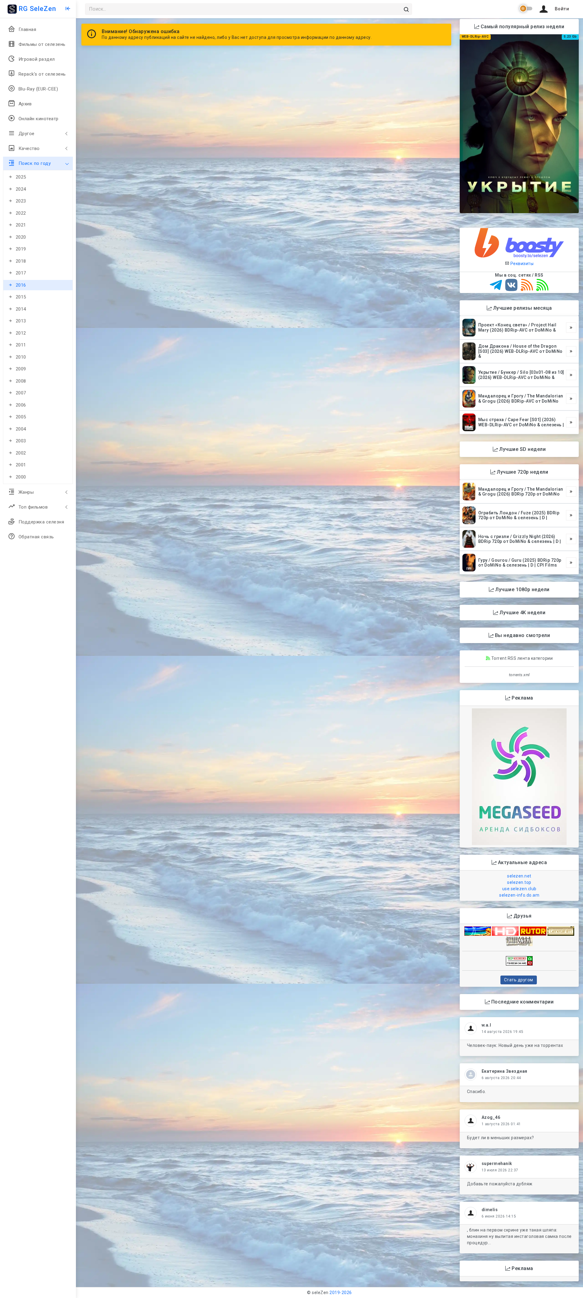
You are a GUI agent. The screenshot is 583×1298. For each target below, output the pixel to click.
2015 (21, 297)
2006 (21, 405)
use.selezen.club (519, 888)
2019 (21, 249)
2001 (21, 465)
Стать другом (518, 979)
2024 (21, 189)
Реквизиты (521, 263)
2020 (21, 237)
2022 (21, 213)
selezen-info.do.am (519, 895)
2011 (21, 345)
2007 (21, 393)
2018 (21, 261)
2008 (21, 381)
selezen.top (519, 882)
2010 (21, 357)
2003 (21, 441)
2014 (21, 309)
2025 (21, 177)
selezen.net (519, 876)
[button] (553, 9)
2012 (21, 333)
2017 (21, 273)
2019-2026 (340, 1292)
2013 (21, 321)
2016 (21, 285)
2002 (21, 453)
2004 (21, 429)
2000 (21, 477)
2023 (21, 201)
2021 (21, 225)
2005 (21, 417)
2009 (21, 369)
